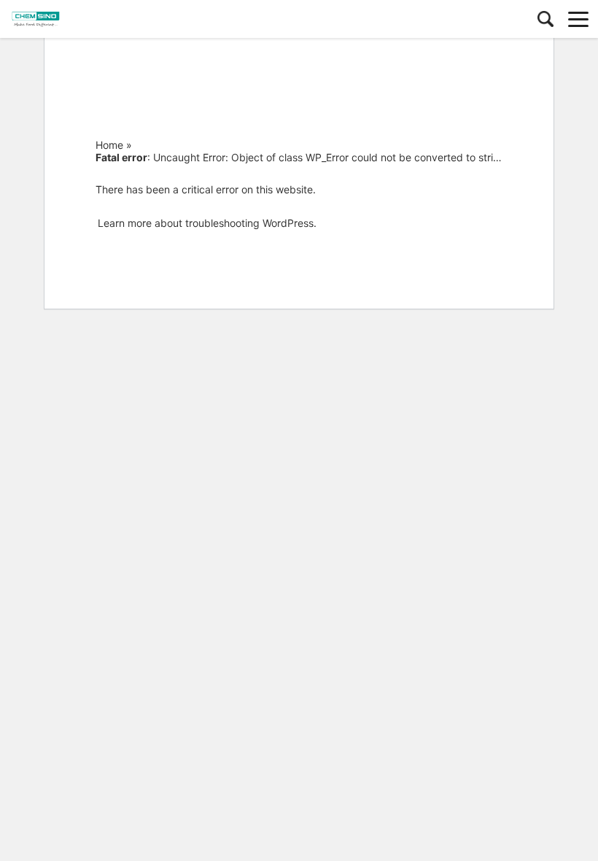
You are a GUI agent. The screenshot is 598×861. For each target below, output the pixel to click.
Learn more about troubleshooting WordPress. (207, 223)
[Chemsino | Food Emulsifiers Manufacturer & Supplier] (76, 19)
